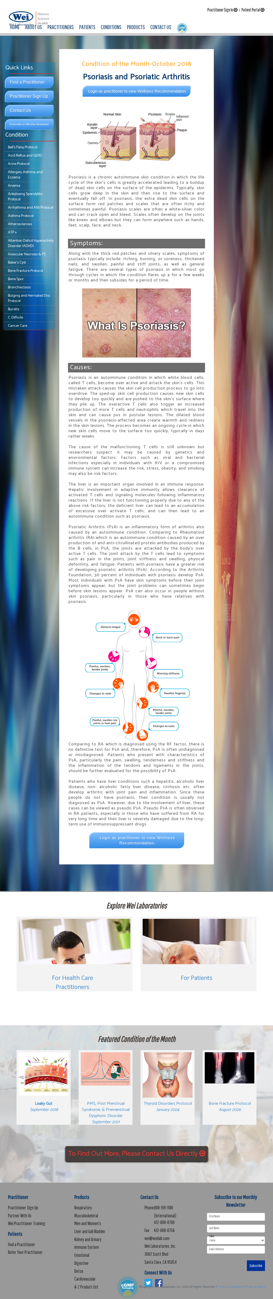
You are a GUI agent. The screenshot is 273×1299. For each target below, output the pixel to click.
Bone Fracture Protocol (25, 271)
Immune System (86, 1247)
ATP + (12, 232)
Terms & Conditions (230, 1286)
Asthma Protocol (21, 216)
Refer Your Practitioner (25, 1252)
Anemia (14, 186)
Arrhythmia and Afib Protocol (30, 208)
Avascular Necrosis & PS (27, 254)
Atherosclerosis (20, 224)
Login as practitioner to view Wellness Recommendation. (137, 91)
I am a (211, 1236)
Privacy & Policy (255, 1286)
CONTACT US (160, 26)
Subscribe (256, 1266)
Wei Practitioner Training (26, 1223)
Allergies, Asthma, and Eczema (25, 175)
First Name (214, 1216)
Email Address (216, 1249)
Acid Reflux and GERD (25, 156)
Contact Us (20, 110)
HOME (15, 26)
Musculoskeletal (86, 1215)
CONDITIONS (111, 26)
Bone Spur (16, 279)
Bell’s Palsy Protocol (22, 147)
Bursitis (13, 309)
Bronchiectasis (19, 287)
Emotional (81, 1255)
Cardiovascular (85, 1279)
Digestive (81, 1263)
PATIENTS (87, 26)
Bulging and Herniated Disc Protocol (29, 298)
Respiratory (83, 1207)
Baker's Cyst (17, 263)
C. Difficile (15, 318)
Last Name (214, 1228)
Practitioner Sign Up (29, 96)
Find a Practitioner (27, 82)
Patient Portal (251, 9)
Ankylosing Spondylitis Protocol (25, 196)
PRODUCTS (136, 26)
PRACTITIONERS (60, 26)
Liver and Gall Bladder (89, 1231)
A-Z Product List (86, 1287)
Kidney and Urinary (87, 1239)
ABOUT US (33, 26)
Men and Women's (87, 1223)
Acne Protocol (19, 164)
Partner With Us (19, 1215)
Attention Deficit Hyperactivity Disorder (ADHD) (31, 243)
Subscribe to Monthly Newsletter (29, 124)
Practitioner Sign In (220, 9)
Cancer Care (17, 326)
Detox (78, 1271)
